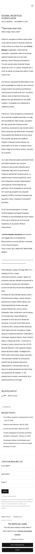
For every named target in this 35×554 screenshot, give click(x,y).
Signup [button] (5, 491)
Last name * (5, 474)
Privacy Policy (6, 517)
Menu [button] (32, 5)
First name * (5, 466)
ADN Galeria (14, 6)
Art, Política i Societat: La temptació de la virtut (18, 417)
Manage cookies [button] (17, 540)
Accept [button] (17, 550)
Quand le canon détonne (11, 425)
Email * (4, 482)
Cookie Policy (17, 517)
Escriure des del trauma (10, 429)
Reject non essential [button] (17, 545)
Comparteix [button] (7, 407)
